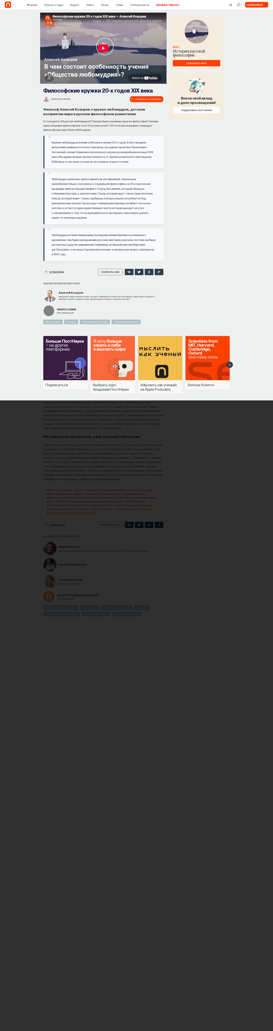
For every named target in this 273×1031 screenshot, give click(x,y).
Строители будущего (126, 614)
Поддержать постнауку (196, 110)
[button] (230, 365)
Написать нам (110, 272)
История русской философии (189, 52)
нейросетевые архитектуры (61, 614)
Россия (71, 322)
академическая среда (116, 607)
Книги (90, 4)
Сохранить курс (196, 63)
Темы (119, 4)
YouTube (146, 508)
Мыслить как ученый (96, 614)
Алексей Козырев (60, 99)
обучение (141, 607)
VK (85, 512)
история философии (95, 322)
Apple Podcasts (74, 512)
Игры (104, 4)
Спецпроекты (139, 4)
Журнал (32, 4)
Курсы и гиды (54, 4)
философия (66, 309)
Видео (74, 4)
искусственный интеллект (78, 595)
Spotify (93, 512)
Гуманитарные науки (126, 322)
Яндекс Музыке (55, 512)
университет (89, 607)
